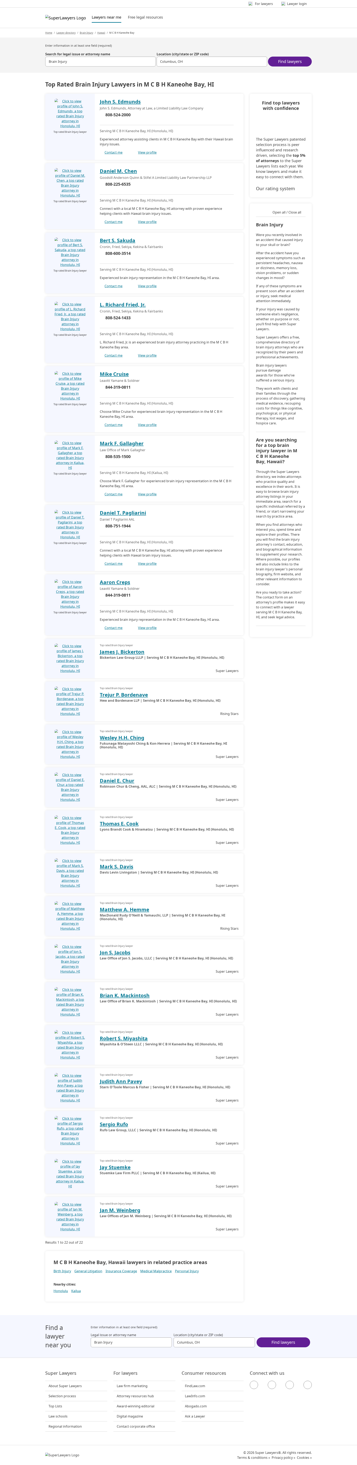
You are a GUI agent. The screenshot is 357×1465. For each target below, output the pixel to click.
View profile (147, 152)
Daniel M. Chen (118, 170)
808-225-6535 (118, 184)
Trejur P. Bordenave (124, 694)
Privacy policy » (283, 1457)
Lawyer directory (66, 32)
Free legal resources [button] (145, 17)
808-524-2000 (118, 115)
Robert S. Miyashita (124, 1038)
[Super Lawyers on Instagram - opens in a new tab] (272, 1385)
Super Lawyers (60, 1373)
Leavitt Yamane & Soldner (120, 380)
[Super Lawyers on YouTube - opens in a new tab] (290, 1385)
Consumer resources (204, 1373)
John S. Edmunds (120, 101)
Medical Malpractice (156, 1271)
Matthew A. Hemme (124, 909)
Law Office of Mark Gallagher (122, 450)
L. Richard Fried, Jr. (123, 304)
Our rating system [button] (275, 188)
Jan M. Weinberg (120, 1210)
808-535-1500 (118, 456)
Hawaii (101, 32)
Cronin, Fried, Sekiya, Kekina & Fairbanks (131, 247)
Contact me (114, 152)
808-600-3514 (118, 253)
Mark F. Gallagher (122, 443)
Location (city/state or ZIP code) (183, 54)
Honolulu (61, 1291)
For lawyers (125, 1373)
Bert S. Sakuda (117, 240)
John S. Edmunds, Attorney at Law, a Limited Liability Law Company (151, 108)
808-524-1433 (118, 318)
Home (48, 32)
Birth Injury (62, 1271)
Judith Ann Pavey (121, 1081)
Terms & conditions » (253, 1457)
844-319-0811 (118, 387)
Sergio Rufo (114, 1124)
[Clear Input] (150, 61)
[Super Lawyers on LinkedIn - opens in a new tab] (307, 1385)
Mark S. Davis (116, 866)
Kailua (76, 1291)
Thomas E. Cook (119, 823)
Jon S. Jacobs (115, 952)
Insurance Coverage (121, 1271)
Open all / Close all (287, 212)
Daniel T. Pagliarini (123, 512)
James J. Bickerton (122, 651)
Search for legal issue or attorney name (77, 54)
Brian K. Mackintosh (125, 995)
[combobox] (100, 61)
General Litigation (88, 1271)
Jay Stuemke (115, 1167)
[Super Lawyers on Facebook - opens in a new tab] (254, 1385)
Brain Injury (86, 32)
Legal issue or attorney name (113, 1335)
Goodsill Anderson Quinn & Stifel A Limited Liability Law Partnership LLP (156, 177)
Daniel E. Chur (117, 780)
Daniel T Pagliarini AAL (117, 519)
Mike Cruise (114, 373)
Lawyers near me (106, 17)
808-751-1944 (118, 526)
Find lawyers (290, 61)
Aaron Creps (115, 582)
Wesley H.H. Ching (122, 737)
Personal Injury (187, 1271)
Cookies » (304, 1457)
